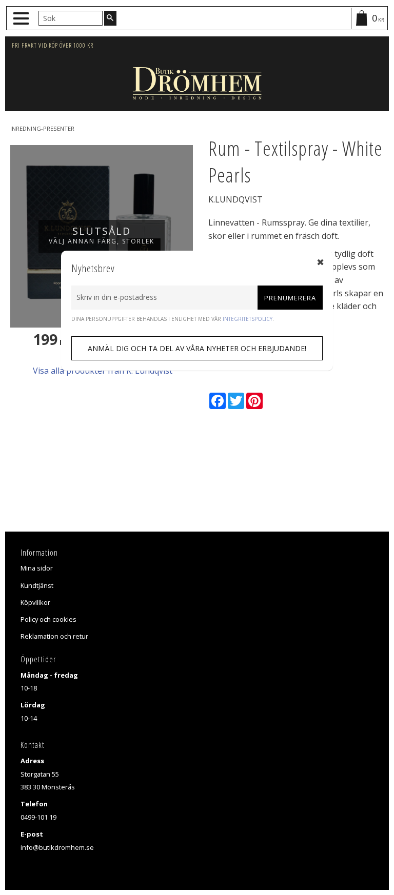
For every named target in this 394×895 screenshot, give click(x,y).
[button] (22, 19)
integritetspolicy (247, 318)
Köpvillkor (35, 602)
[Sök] (110, 18)
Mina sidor (37, 568)
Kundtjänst (37, 585)
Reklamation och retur (54, 636)
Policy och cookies (48, 619)
